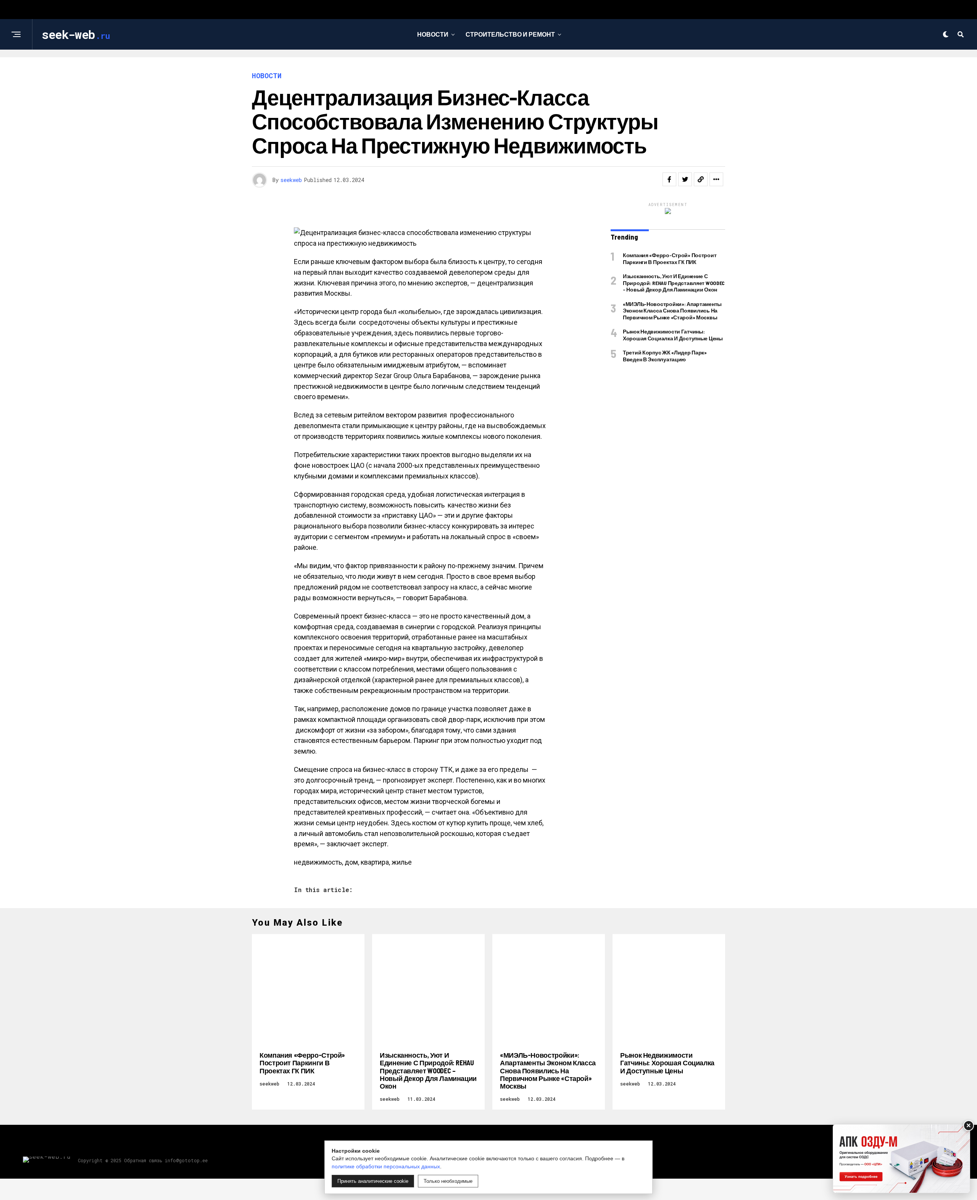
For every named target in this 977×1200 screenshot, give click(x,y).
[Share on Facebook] (669, 179)
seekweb (291, 180)
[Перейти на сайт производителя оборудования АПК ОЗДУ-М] (901, 1158)
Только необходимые (448, 1181)
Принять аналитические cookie (372, 1181)
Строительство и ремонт (510, 34)
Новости (432, 34)
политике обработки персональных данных (386, 1166)
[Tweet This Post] (685, 179)
